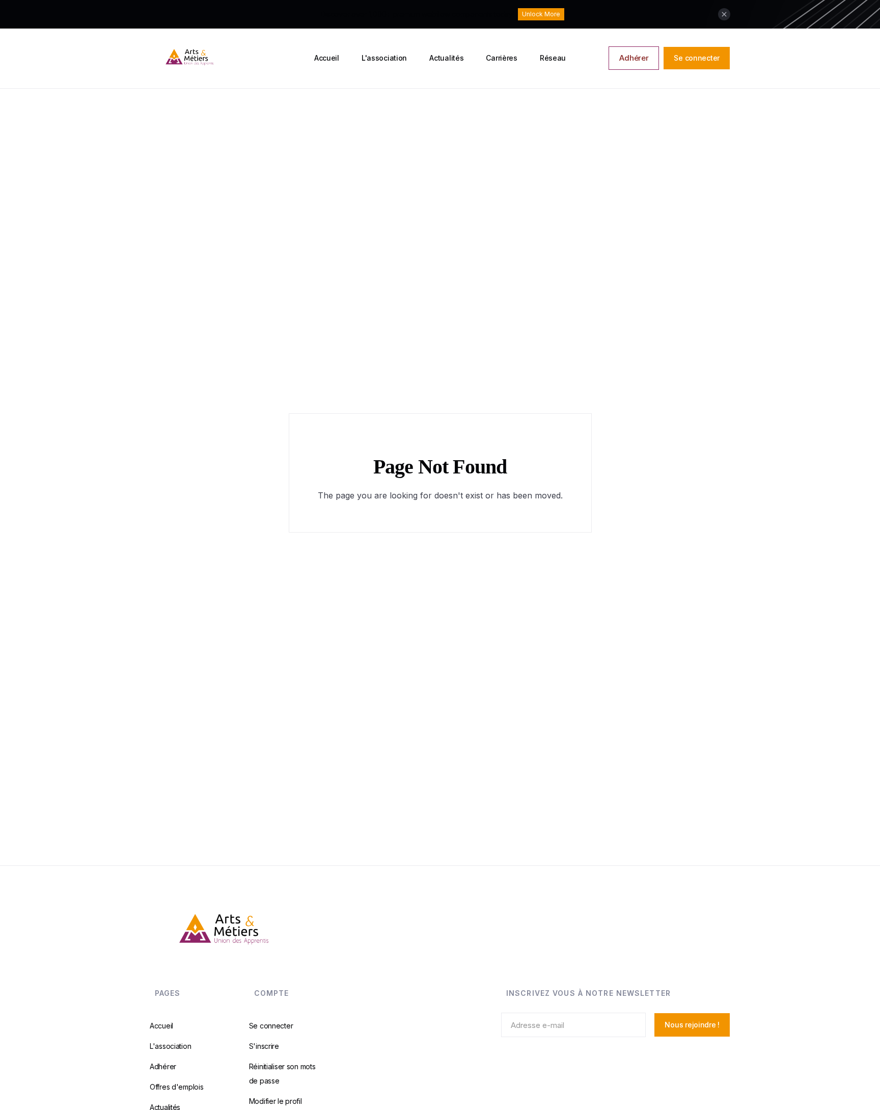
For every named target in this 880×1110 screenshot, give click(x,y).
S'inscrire (264, 1046)
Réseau (553, 58)
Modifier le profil (275, 1101)
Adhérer (633, 58)
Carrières (501, 58)
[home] (228, 58)
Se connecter (697, 58)
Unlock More (541, 14)
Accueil (326, 58)
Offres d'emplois (177, 1086)
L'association (384, 58)
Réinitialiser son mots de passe (282, 1073)
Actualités (446, 58)
